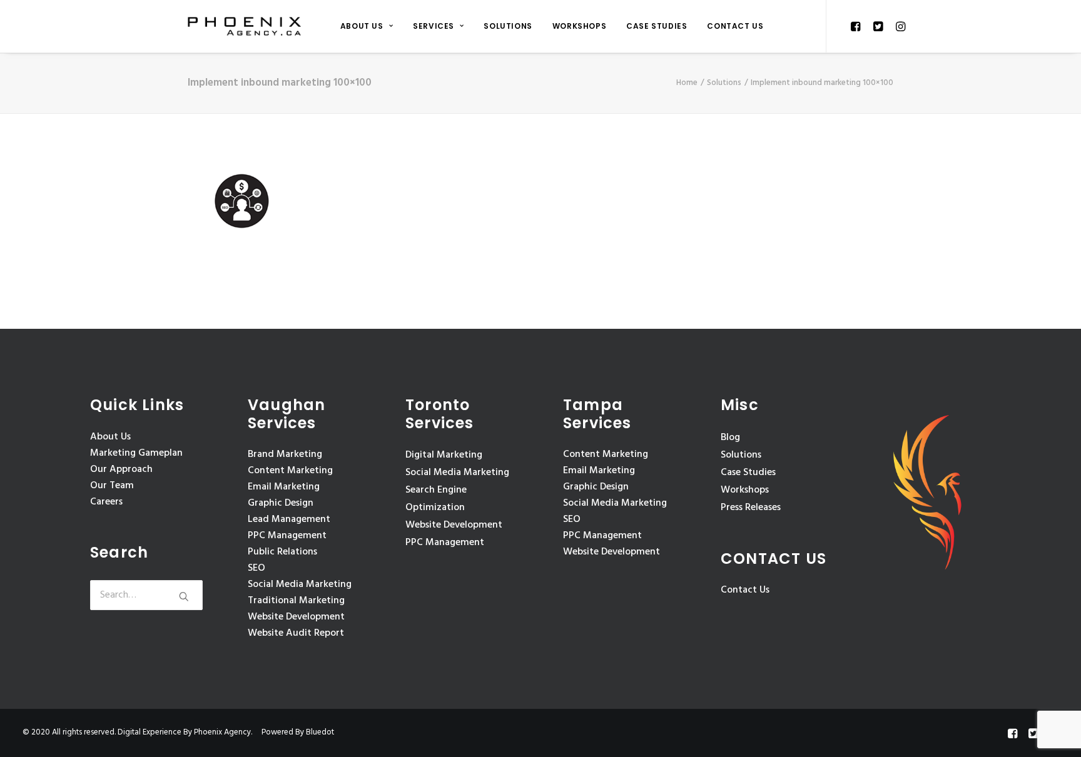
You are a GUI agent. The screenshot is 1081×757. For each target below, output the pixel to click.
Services (433, 26)
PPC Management (287, 536)
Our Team (112, 486)
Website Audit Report (296, 633)
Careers (106, 502)
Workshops (579, 26)
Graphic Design (280, 503)
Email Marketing (284, 487)
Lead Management (289, 519)
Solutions (508, 26)
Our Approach (121, 469)
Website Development (296, 617)
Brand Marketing (285, 454)
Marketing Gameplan (136, 453)
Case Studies (656, 26)
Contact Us (735, 26)
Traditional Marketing (296, 601)
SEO (256, 568)
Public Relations (282, 552)
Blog (730, 437)
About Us (361, 26)
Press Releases (751, 507)
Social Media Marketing (300, 584)
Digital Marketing (443, 455)
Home (687, 82)
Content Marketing (290, 471)
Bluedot (320, 732)
